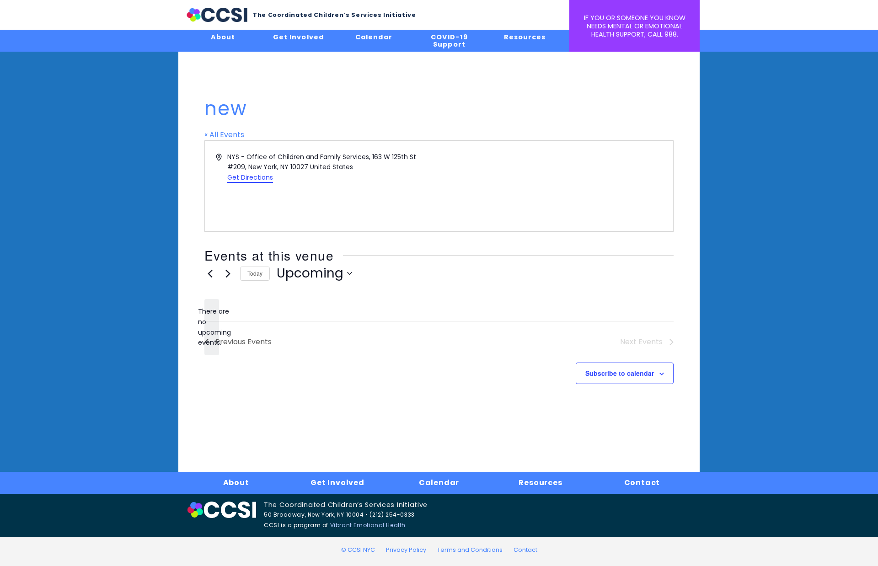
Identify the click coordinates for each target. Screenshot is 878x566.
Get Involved (298, 37)
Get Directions (250, 177)
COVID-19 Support (449, 40)
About (223, 37)
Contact (642, 482)
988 (670, 34)
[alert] (211, 327)
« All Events (224, 134)
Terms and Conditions (470, 550)
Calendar (373, 37)
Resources (525, 37)
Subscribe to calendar (619, 373)
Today (254, 273)
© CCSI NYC (358, 550)
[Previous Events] (209, 273)
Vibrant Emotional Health (368, 525)
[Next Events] (227, 273)
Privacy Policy (406, 550)
